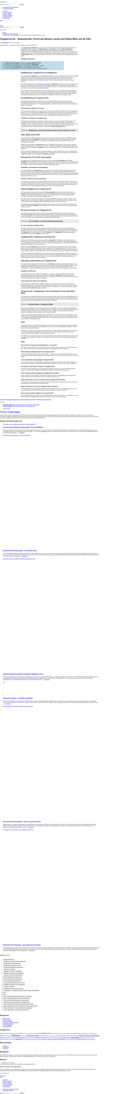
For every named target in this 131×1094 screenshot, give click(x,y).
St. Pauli (67, 1039)
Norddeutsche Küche (91, 1037)
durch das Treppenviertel (44, 84)
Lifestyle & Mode (7, 16)
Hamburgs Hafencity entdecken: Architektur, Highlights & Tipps (23, 674)
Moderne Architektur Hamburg (53, 1037)
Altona (1, 399)
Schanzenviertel (34, 1039)
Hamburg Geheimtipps (54, 1035)
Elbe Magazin (6, 18)
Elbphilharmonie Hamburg (55, 1033)
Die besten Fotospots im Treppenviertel (12, 978)
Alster (1, 1033)
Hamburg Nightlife (74, 1035)
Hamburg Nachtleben (64, 1035)
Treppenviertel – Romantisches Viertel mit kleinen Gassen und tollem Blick (21, 990)
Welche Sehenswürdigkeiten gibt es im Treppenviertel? (16, 998)
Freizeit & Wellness (7, 15)
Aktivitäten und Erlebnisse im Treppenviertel (14, 984)
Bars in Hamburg (26, 1033)
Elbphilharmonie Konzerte (65, 1033)
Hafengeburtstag (8, 1035)
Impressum (5, 1048)
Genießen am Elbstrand (9, 986)
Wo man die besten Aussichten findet (12, 980)
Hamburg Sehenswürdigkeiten (22, 399)
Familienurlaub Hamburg (83, 1033)
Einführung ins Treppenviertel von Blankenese (14, 961)
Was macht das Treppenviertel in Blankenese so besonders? (17, 996)
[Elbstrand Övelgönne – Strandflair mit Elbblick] (51, 688)
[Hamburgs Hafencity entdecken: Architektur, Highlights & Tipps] (51, 615)
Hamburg (16, 1035)
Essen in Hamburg (74, 1033)
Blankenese (31, 1033)
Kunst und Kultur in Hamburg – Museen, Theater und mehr (22, 821)
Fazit (4, 992)
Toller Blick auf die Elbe (9, 969)
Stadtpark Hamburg (81, 1039)
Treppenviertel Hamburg (45, 399)
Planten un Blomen (11, 1039)
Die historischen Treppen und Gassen (12, 965)
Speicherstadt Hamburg (59, 1039)
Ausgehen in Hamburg (18, 1033)
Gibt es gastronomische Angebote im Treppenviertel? (16, 1009)
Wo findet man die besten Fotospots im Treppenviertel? (16, 1002)
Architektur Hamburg (8, 1033)
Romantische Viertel (34, 399)
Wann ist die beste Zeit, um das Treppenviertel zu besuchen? (17, 1007)
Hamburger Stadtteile (8, 8)
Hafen (96, 1033)
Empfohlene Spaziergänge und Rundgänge (13, 973)
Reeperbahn (19, 1039)
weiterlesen (22, 432)
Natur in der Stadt (83, 1037)
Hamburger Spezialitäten (44, 1035)
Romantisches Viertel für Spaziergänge (12, 971)
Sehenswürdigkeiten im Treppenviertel (12, 976)
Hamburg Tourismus (5, 1037)
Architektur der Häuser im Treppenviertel (13, 967)
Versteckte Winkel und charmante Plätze (13, 975)
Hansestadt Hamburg (22, 1037)
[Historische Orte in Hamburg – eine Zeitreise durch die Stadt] (51, 886)
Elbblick (5, 399)
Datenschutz (6, 1047)
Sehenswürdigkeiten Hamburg (45, 1039)
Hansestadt (13, 1037)
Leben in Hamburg (7, 12)
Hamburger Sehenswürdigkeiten (10, 7)
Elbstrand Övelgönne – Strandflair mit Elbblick (18, 698)
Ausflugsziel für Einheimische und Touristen (14, 982)
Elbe (39, 1033)
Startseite (5, 11)
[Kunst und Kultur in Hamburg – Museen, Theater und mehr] (51, 762)
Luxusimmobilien (31, 1037)
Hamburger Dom (23, 1035)
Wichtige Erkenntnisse (8, 959)
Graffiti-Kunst (91, 1033)
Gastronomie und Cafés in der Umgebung (13, 988)
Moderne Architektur (41, 1037)
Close (1, 1077)
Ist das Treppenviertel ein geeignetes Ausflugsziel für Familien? (18, 1004)
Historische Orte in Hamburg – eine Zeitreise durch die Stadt (22, 945)
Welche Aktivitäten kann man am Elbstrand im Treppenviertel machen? (20, 1006)
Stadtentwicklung (73, 1039)
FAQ (4, 994)
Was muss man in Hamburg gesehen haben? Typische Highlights (23, 427)
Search (22, 4)
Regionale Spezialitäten (27, 1039)
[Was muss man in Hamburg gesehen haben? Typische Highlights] (51, 424)
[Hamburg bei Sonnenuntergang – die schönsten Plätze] (51, 491)
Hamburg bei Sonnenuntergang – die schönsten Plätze (20, 550)
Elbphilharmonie (11, 399)
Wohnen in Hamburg (90, 1039)
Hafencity (2, 1035)
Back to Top (3, 1075)
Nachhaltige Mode (65, 1037)
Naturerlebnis (75, 1037)
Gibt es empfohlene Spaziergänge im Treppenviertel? (16, 1000)
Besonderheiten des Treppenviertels (11, 963)
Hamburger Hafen (33, 1035)
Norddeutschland (3, 1039)
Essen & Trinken (7, 14)
